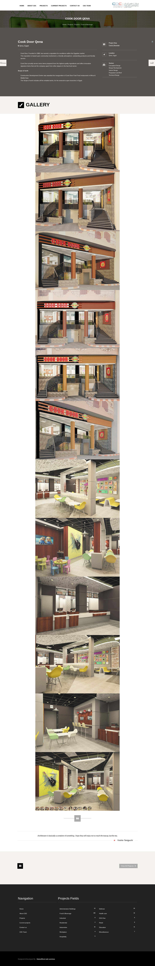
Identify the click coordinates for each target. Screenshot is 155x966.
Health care (117, 913)
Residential (77, 923)
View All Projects (127, 866)
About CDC (31, 6)
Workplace (77, 932)
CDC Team (87, 6)
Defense (117, 909)
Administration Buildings (77, 909)
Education (117, 927)
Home (22, 6)
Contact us (75, 6)
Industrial (77, 918)
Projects (44, 6)
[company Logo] (124, 3)
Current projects (59, 6)
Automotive (77, 927)
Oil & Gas (117, 918)
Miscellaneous (117, 932)
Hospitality (77, 936)
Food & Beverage (87, 24)
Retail (117, 923)
